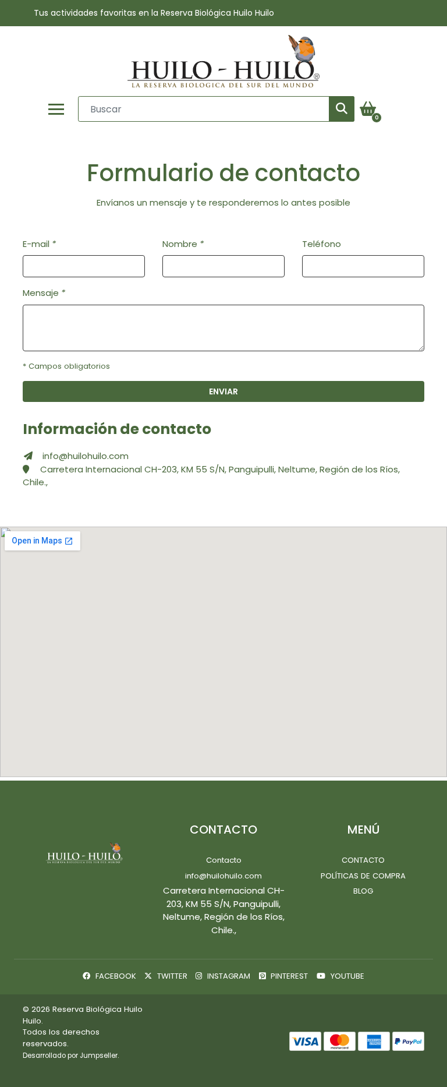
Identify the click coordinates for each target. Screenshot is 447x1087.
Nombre (183, 244)
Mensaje (44, 293)
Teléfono (321, 244)
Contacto (224, 860)
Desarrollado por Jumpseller (70, 1055)
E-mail (39, 244)
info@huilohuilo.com (85, 456)
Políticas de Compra (363, 875)
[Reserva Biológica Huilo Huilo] (223, 61)
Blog (363, 891)
